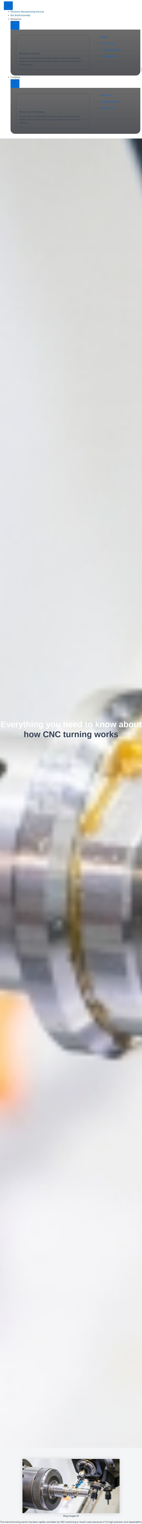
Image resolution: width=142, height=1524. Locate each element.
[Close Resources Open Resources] (15, 25)
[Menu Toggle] (8, 5)
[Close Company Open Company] (15, 83)
